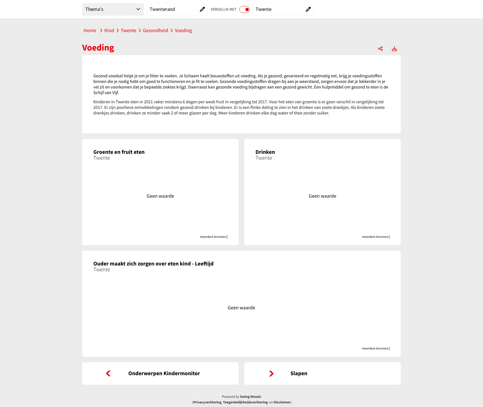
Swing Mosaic (250, 396)
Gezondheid (155, 30)
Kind (109, 30)
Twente (128, 30)
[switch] (244, 9)
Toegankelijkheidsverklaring (245, 402)
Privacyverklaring (207, 402)
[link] (160, 373)
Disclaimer (282, 402)
